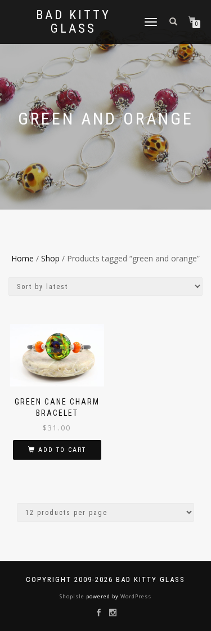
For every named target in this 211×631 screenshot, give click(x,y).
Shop (50, 258)
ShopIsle (73, 596)
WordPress (135, 596)
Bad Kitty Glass (73, 21)
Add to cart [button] (62, 450)
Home (22, 258)
